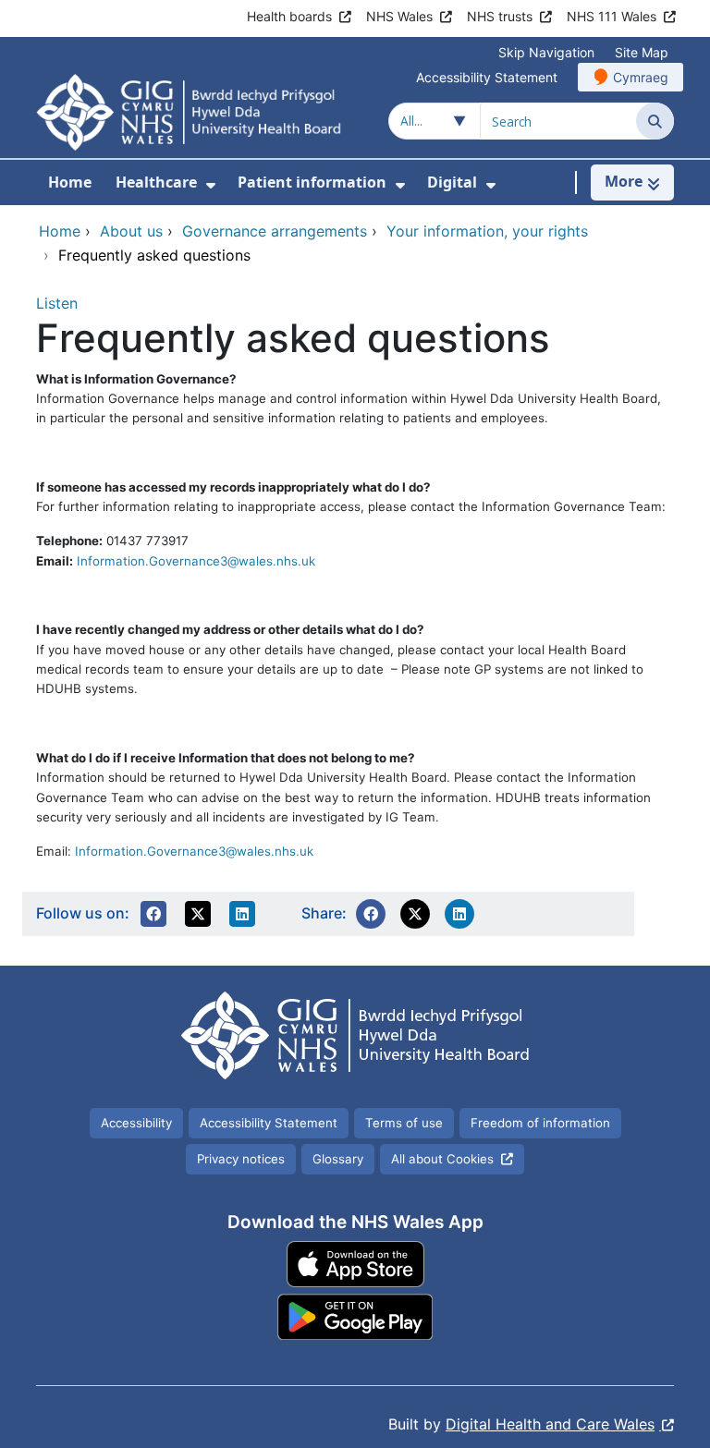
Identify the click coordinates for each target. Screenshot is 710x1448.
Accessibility (136, 1122)
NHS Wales (399, 16)
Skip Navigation (546, 52)
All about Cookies (442, 1158)
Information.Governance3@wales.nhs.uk (196, 561)
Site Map (641, 52)
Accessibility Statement (486, 77)
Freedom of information (540, 1122)
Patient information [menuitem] (312, 182)
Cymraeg (640, 77)
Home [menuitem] (70, 182)
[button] (153, 914)
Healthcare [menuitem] (156, 182)
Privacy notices (241, 1158)
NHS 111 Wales (611, 16)
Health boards (289, 16)
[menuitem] (211, 185)
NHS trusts (499, 16)
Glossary (337, 1158)
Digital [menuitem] (452, 182)
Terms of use (404, 1122)
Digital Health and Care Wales (550, 1424)
